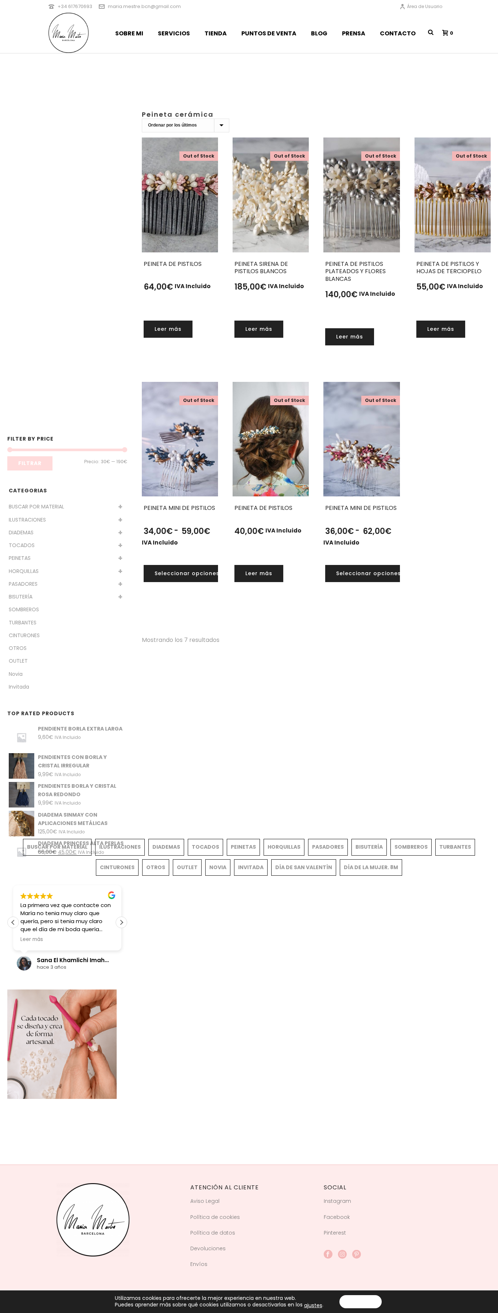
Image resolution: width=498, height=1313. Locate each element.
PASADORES (23, 584)
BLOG (319, 33)
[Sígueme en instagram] (342, 1254)
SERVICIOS (174, 33)
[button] (121, 922)
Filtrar (30, 463)
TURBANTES (22, 622)
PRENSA (353, 33)
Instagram (337, 1201)
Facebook (337, 1217)
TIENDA (216, 33)
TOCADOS (22, 545)
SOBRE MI (129, 33)
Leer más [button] (31, 939)
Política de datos (212, 1232)
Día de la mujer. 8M (371, 867)
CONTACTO (398, 33)
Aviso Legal (204, 1201)
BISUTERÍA (20, 596)
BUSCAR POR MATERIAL (36, 506)
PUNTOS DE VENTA (268, 33)
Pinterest (335, 1232)
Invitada (19, 686)
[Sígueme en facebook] (328, 1254)
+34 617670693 (75, 6)
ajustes (313, 1305)
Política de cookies (215, 1217)
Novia (16, 674)
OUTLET (18, 661)
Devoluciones (208, 1248)
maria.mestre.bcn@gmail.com (144, 6)
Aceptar (360, 1301)
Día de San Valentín (303, 867)
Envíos (198, 1264)
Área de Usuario (424, 6)
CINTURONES (24, 635)
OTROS (18, 648)
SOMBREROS (24, 609)
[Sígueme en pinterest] (356, 1254)
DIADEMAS (21, 532)
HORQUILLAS (24, 571)
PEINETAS (20, 558)
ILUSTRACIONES (27, 519)
